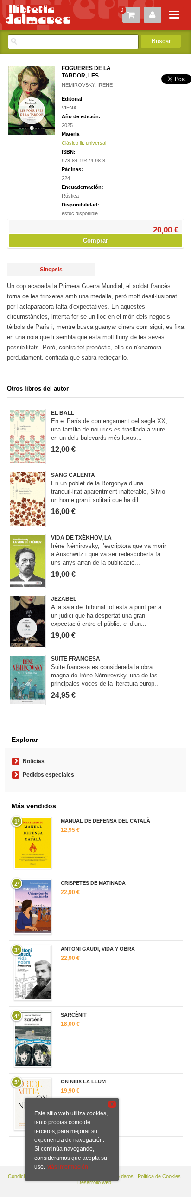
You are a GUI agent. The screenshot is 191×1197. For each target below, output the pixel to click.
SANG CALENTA (73, 475)
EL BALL (62, 413)
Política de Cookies (159, 1176)
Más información (67, 1167)
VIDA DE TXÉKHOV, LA (81, 537)
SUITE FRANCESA (75, 659)
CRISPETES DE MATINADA (93, 883)
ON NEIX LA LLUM (83, 1081)
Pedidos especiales (48, 775)
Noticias (34, 761)
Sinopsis (51, 269)
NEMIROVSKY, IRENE (87, 85)
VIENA (69, 107)
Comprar (95, 240)
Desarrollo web (94, 1182)
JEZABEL (63, 599)
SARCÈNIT (74, 1014)
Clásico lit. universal (84, 143)
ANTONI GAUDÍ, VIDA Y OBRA (98, 949)
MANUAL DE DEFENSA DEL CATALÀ (105, 821)
